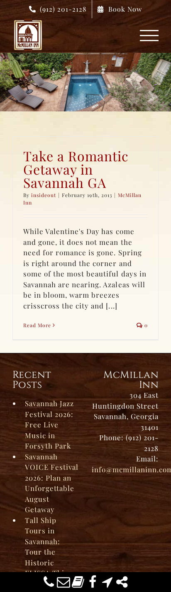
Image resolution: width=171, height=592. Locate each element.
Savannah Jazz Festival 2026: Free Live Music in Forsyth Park (49, 424)
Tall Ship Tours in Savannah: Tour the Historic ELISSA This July (46, 552)
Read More (37, 325)
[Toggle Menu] (149, 35)
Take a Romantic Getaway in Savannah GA (76, 169)
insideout (43, 195)
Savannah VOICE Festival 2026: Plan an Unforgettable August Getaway (51, 483)
